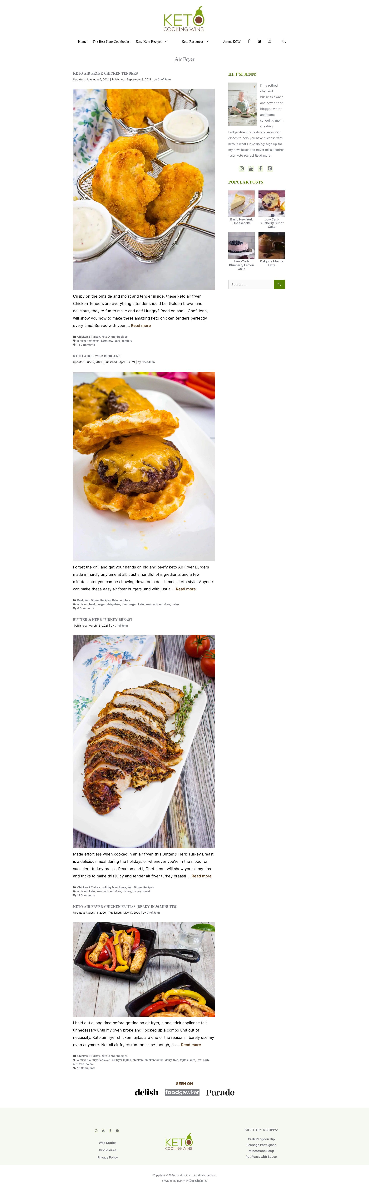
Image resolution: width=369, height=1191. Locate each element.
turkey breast (141, 891)
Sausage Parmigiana (261, 1145)
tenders (127, 340)
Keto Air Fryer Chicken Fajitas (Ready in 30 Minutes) (125, 906)
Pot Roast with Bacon (261, 1156)
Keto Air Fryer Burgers (97, 355)
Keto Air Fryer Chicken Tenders (105, 73)
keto (104, 340)
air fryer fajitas (121, 1060)
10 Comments (86, 1068)
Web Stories (107, 1143)
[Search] (279, 284)
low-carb (114, 340)
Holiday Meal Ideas (113, 887)
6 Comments (85, 608)
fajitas (184, 1060)
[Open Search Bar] (284, 41)
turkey (127, 891)
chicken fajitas (154, 1060)
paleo (175, 604)
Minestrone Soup (261, 1151)
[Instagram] (241, 169)
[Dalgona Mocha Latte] (271, 246)
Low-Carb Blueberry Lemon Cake (241, 264)
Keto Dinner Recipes (114, 336)
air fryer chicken (100, 1060)
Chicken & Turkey (88, 336)
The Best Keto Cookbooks (111, 41)
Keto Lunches (121, 600)
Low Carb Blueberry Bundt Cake (272, 223)
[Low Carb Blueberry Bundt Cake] (271, 204)
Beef (80, 600)
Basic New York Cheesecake (241, 221)
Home (82, 41)
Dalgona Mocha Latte (271, 263)
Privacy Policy (107, 1157)
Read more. (263, 155)
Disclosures (107, 1150)
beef (92, 604)
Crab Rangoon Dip (261, 1139)
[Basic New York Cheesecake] (241, 204)
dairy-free (113, 604)
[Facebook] (260, 169)
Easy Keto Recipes (149, 41)
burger (101, 604)
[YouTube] (251, 169)
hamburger (129, 604)
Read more (141, 325)
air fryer (82, 340)
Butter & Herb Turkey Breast (102, 619)
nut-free (164, 604)
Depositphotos (198, 1180)
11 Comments (86, 344)
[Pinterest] (270, 169)
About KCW (232, 41)
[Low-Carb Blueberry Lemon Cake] (241, 246)
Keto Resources (193, 41)
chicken (94, 340)
